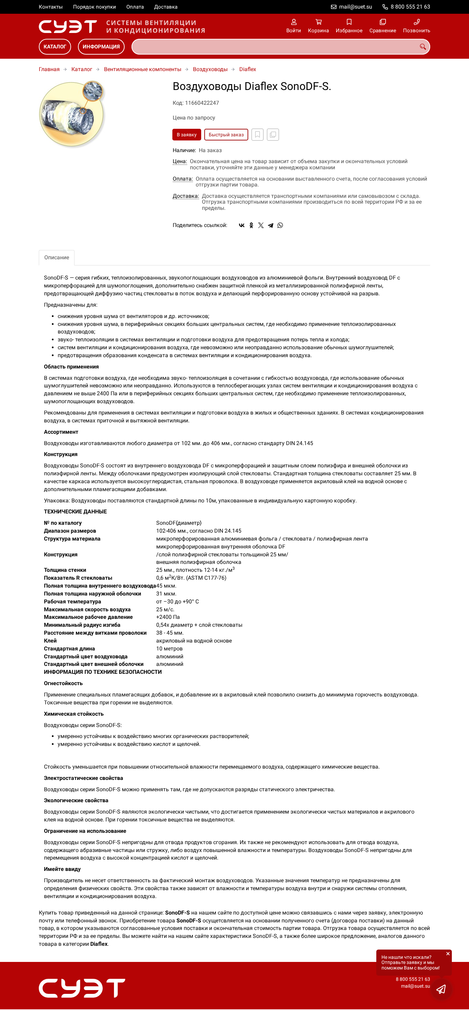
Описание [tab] (56, 257)
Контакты (51, 7)
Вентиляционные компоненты (142, 69)
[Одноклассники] (251, 225)
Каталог (55, 47)
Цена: (180, 161)
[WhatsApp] (280, 225)
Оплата (135, 7)
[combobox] (280, 47)
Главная (49, 69)
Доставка (166, 7)
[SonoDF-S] (100, 115)
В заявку (187, 134)
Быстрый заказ (226, 134)
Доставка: (186, 196)
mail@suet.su (355, 6)
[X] (261, 225)
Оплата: (183, 179)
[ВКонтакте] (242, 225)
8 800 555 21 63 (410, 6)
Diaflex (247, 69)
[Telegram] (270, 225)
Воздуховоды (210, 69)
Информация (101, 47)
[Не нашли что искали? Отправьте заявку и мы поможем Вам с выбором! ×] (441, 989)
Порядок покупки (94, 7)
